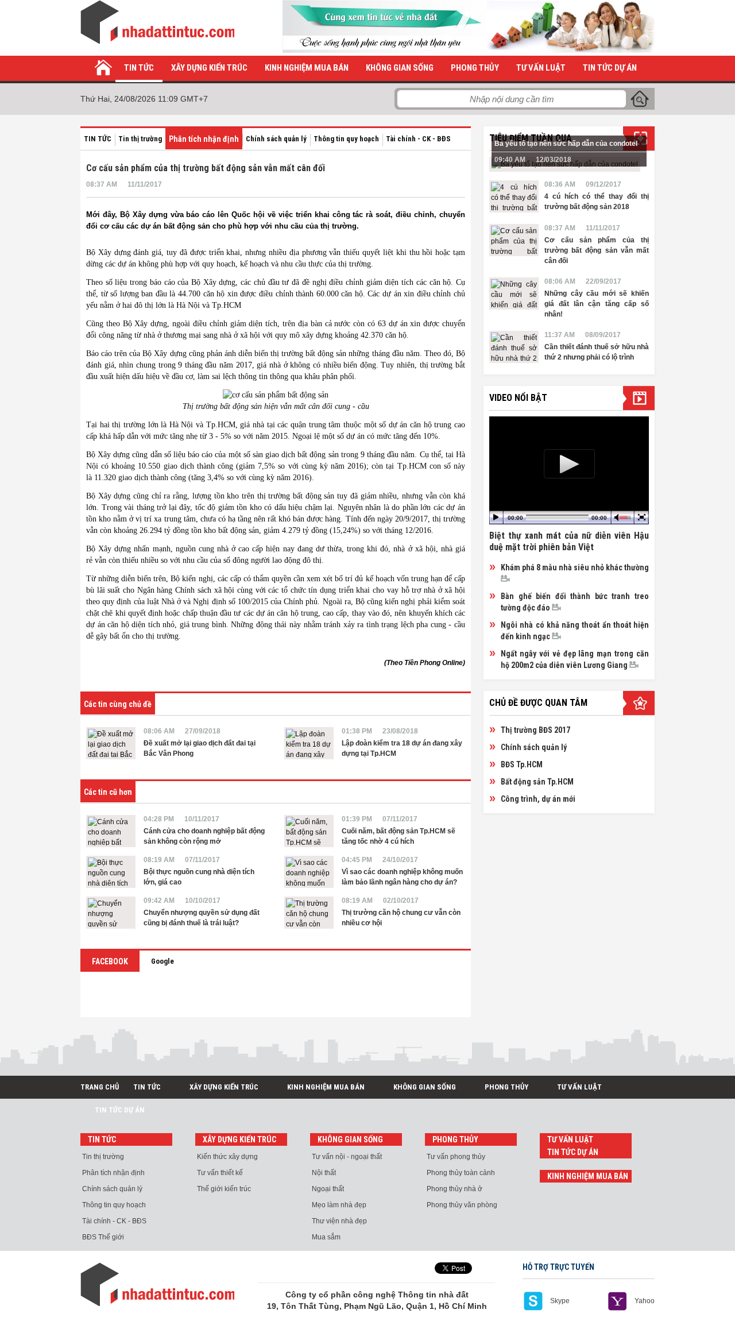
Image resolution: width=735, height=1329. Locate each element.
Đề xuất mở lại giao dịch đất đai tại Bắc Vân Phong (200, 748)
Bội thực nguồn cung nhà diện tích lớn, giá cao (199, 877)
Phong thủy (475, 68)
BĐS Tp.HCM (522, 764)
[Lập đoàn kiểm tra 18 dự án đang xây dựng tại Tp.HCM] (309, 743)
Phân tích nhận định (204, 139)
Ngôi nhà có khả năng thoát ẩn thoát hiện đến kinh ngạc (575, 630)
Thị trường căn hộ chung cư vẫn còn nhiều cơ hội (401, 918)
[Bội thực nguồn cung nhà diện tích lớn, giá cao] (111, 872)
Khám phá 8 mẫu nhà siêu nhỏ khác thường (575, 567)
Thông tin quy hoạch (346, 138)
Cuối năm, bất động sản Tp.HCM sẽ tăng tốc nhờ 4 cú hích (398, 836)
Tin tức (139, 68)
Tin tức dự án (610, 68)
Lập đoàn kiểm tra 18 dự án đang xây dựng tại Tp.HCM (402, 748)
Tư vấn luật (541, 68)
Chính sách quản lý (276, 138)
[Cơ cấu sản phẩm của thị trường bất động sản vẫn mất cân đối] (514, 240)
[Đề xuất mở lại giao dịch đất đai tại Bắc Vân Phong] (111, 743)
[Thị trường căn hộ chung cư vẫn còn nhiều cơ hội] (309, 913)
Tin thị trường (140, 138)
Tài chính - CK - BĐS (418, 138)
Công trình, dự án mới (538, 798)
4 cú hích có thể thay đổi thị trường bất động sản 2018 (596, 201)
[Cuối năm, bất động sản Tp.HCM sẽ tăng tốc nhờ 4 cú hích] (309, 831)
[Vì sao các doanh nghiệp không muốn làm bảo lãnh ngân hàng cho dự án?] (309, 872)
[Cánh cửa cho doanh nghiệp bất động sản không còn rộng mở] (111, 831)
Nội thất (324, 1173)
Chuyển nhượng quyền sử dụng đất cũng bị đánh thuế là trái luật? (202, 918)
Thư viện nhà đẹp (339, 1221)
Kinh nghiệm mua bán (307, 68)
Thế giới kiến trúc (224, 1189)
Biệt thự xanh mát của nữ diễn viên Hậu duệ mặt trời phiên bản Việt (569, 541)
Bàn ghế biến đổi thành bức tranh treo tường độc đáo (575, 602)
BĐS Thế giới (103, 1237)
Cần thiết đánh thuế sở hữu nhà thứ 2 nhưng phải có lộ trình (596, 352)
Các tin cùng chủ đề (118, 704)
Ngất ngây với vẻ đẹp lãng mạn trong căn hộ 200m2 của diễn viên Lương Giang (575, 659)
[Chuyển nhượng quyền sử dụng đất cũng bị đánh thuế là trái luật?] (111, 913)
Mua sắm (326, 1237)
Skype (560, 1301)
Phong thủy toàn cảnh (461, 1173)
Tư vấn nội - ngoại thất (347, 1157)
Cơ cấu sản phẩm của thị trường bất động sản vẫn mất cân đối (596, 250)
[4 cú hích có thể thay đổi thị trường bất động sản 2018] (514, 196)
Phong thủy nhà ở (454, 1189)
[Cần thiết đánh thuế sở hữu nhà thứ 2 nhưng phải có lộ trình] (514, 347)
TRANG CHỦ (99, 1087)
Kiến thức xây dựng (227, 1157)
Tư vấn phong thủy (456, 1157)
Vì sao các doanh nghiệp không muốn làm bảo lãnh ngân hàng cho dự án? (402, 877)
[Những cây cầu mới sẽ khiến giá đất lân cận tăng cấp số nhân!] (514, 293)
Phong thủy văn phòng (462, 1205)
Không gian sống (400, 68)
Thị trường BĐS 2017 (535, 730)
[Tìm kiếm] (640, 99)
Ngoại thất (328, 1189)
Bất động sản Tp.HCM (537, 781)
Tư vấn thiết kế (220, 1173)
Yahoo (645, 1301)
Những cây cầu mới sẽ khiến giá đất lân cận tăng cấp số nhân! (596, 303)
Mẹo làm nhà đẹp (339, 1205)
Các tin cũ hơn (108, 792)
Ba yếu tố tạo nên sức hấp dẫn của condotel (565, 144)
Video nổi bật (518, 397)
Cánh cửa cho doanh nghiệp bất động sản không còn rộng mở (204, 836)
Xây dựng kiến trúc (209, 68)
